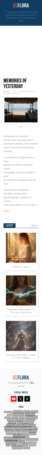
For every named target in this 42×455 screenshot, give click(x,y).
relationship (31, 442)
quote (11, 442)
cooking (18, 414)
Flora (21, 5)
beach (8, 93)
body (9, 415)
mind (18, 431)
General (24, 91)
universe (32, 445)
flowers (19, 420)
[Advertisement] (21, 48)
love (8, 428)
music (24, 431)
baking (17, 411)
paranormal (22, 434)
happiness (29, 423)
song (19, 445)
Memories (31, 91)
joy (18, 425)
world (26, 448)
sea (8, 445)
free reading (29, 420)
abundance (8, 412)
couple (30, 414)
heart (11, 425)
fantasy (32, 417)
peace (32, 433)
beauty (34, 412)
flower (11, 420)
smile (13, 445)
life (24, 425)
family (22, 418)
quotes (21, 442)
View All (34, 225)
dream (7, 418)
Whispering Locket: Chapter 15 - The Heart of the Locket (21, 311)
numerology (11, 434)
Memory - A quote (21, 267)
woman (17, 447)
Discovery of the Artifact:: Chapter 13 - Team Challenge (21, 356)
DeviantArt (27, 399)
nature (32, 431)
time (25, 445)
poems (25, 436)
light (32, 425)
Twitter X (20, 399)
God (20, 422)
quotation (14, 439)
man (35, 428)
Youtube (13, 399)
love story (23, 428)
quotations (32, 439)
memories (16, 93)
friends (12, 423)
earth (15, 418)
